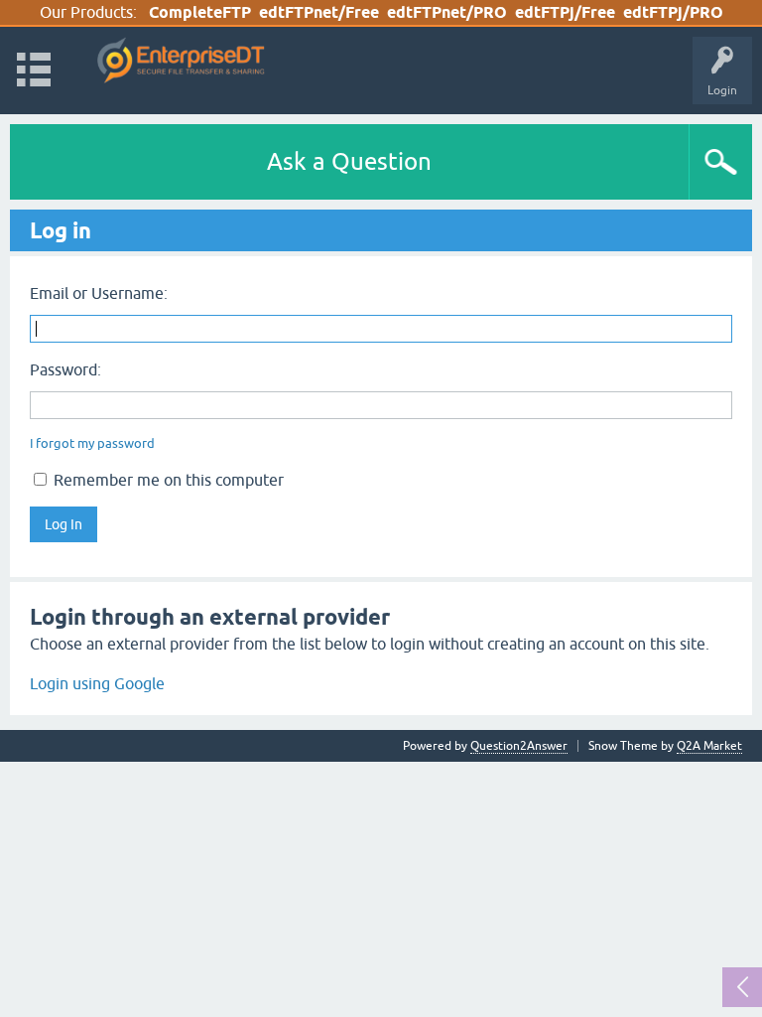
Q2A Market (709, 746)
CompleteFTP (200, 12)
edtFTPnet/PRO (447, 12)
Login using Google (97, 683)
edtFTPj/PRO (673, 12)
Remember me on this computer (167, 480)
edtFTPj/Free (565, 12)
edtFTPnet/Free (319, 12)
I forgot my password (92, 443)
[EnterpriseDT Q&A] (181, 61)
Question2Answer (519, 746)
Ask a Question (349, 161)
